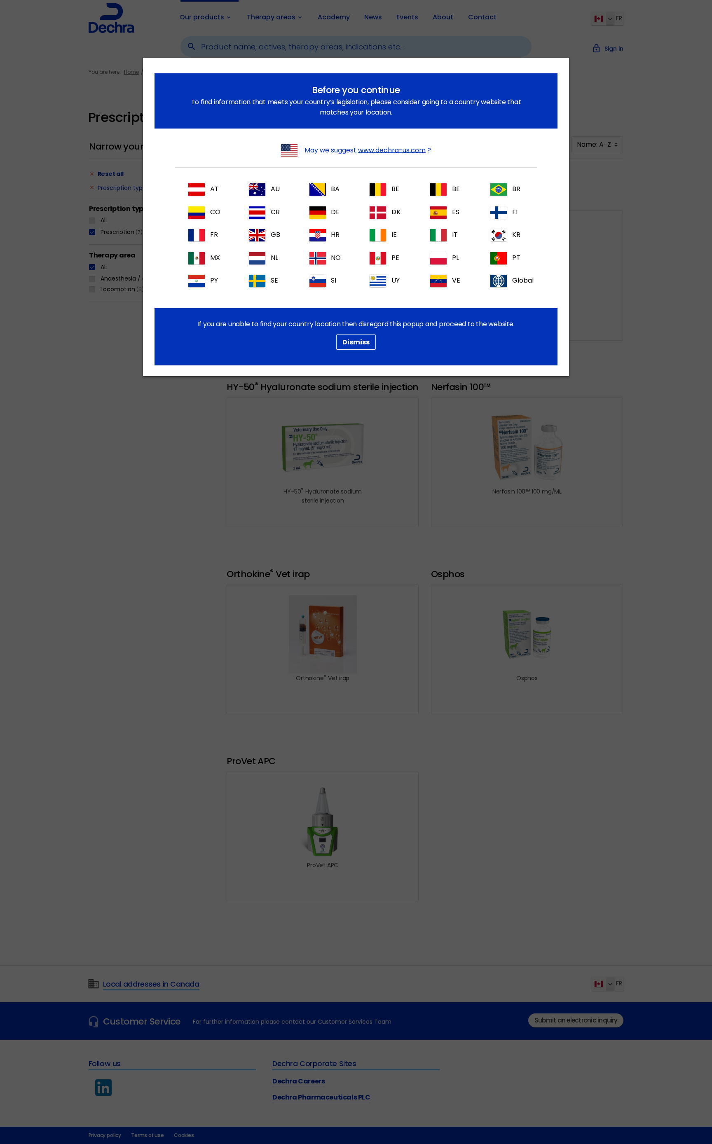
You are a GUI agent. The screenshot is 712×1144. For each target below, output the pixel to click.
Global (522, 280)
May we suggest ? (367, 149)
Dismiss (356, 342)
